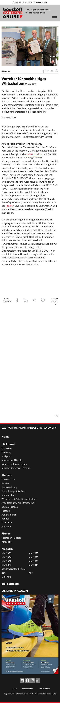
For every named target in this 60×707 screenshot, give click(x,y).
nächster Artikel (54, 300)
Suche (18, 3)
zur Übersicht (7, 300)
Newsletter (41, 3)
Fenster (10, 205)
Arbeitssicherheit (33, 154)
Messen (28, 3)
